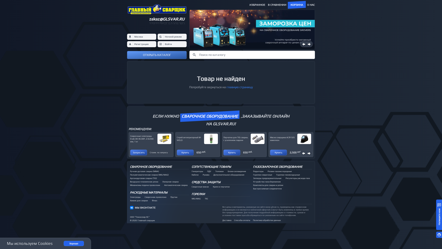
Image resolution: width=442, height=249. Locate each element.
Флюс (154, 200)
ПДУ (209, 171)
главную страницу (240, 87)
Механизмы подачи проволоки (145, 185)
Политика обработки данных (267, 220)
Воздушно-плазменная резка (144, 182)
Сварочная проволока (155, 197)
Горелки (198, 194)
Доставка (226, 220)
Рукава (206, 175)
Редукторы (258, 171)
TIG (206, 198)
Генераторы (197, 171)
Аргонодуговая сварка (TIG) (143, 178)
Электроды (135, 197)
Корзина (297, 4)
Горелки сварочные (262, 175)
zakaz (167, 19)
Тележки (219, 171)
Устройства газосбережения (267, 182)
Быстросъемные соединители (267, 188)
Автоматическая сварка (176, 185)
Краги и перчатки (221, 187)
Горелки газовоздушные (288, 175)
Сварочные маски (200, 187)
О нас (311, 4)
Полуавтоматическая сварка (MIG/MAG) (149, 175)
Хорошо (73, 243)
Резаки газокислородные (280, 171)
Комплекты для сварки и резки (268, 185)
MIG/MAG (196, 198)
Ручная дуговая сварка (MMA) (144, 171)
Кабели (195, 175)
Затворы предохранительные (267, 178)
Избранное (257, 4)
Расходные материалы (148, 192)
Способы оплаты (242, 220)
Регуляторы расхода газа (298, 178)
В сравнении (277, 4)
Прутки (173, 197)
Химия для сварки (139, 200)
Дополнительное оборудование (228, 175)
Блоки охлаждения (237, 171)
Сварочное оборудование (151, 166)
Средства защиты (206, 182)
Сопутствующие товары (211, 166)
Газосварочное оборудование (277, 166)
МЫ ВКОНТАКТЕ (145, 207)
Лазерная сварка (170, 182)
